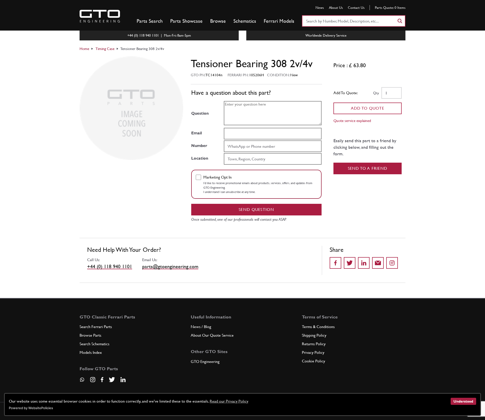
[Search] (399, 21)
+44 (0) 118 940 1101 (109, 266)
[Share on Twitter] (349, 263)
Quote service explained (352, 120)
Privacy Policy (313, 352)
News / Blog (201, 326)
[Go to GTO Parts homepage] (100, 16)
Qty (376, 93)
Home (84, 48)
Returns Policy (314, 343)
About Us (336, 8)
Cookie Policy (313, 361)
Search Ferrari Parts (96, 326)
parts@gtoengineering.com (170, 266)
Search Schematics (94, 343)
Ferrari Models (279, 21)
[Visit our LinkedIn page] (123, 380)
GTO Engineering (205, 361)
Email (196, 133)
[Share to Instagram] (392, 263)
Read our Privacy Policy (229, 401)
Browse (218, 21)
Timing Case (104, 48)
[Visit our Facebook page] (102, 380)
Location (199, 158)
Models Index (91, 352)
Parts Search (150, 21)
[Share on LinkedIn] (364, 263)
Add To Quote (367, 108)
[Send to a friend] (378, 263)
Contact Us (356, 8)
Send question (256, 209)
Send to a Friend (367, 168)
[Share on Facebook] (335, 263)
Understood (463, 401)
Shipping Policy (314, 335)
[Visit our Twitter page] (111, 380)
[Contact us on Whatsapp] (82, 381)
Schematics (244, 21)
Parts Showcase (186, 21)
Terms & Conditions (318, 326)
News (320, 8)
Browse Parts (90, 335)
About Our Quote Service (212, 335)
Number (199, 145)
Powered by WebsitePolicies (31, 408)
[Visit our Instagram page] (93, 380)
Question (200, 113)
